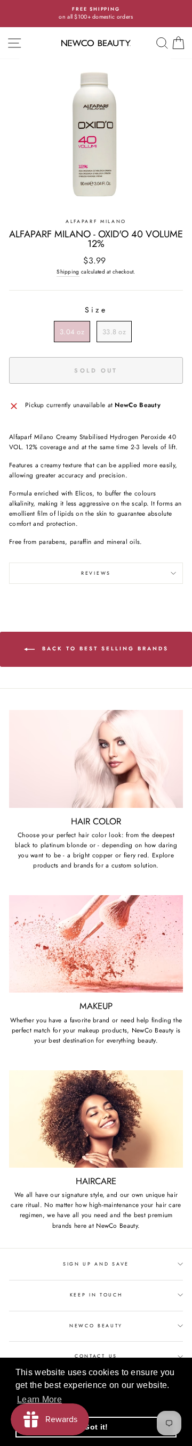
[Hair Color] (96, 758)
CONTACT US (96, 1355)
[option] (96, 13)
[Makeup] (96, 944)
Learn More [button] (39, 1399)
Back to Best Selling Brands (104, 648)
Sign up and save (96, 1263)
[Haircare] (96, 1119)
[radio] (72, 331)
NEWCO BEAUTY (96, 1325)
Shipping (68, 272)
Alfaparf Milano (96, 221)
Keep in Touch (96, 1294)
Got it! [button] (96, 1427)
